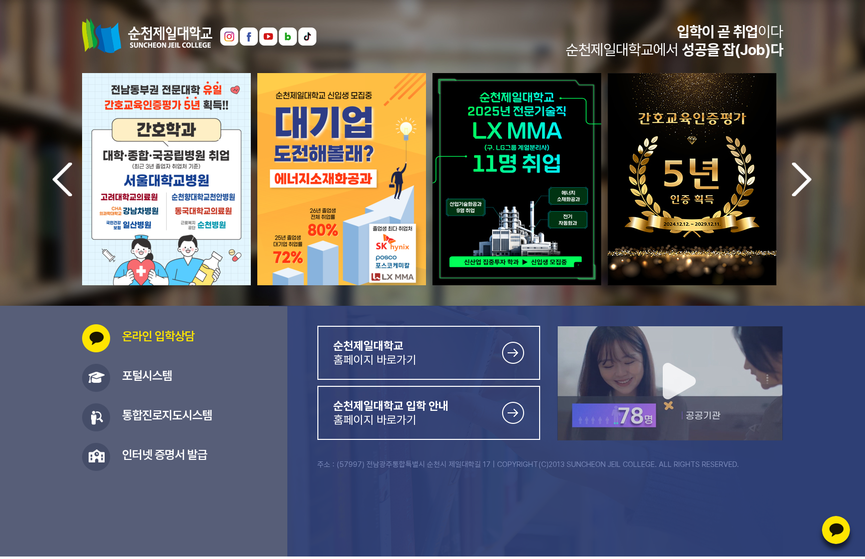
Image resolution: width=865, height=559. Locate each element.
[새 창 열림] (229, 31)
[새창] (341, 76)
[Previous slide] (62, 179)
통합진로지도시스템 (167, 415)
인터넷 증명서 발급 (164, 454)
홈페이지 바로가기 (374, 353)
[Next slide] (801, 179)
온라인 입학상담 (836, 530)
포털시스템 (147, 375)
